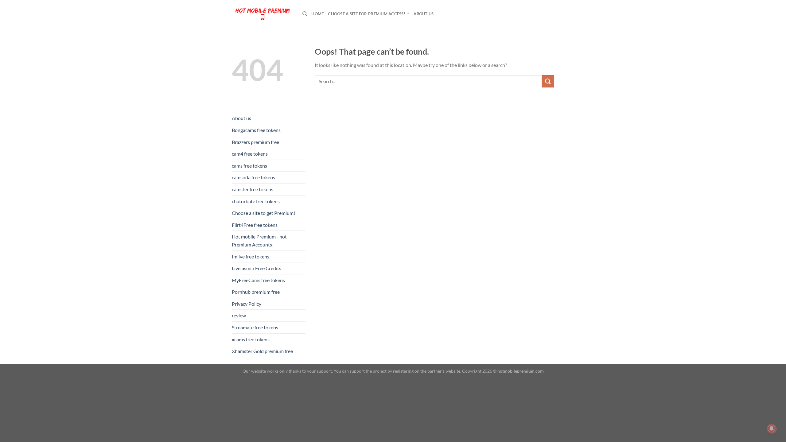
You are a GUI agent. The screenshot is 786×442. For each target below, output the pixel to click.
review (239, 315)
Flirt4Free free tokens (255, 225)
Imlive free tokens (250, 256)
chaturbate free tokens (256, 201)
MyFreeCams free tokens (258, 280)
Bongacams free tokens (256, 130)
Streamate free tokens (255, 327)
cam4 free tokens (250, 154)
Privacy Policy (246, 304)
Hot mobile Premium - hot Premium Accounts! (259, 240)
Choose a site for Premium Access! (366, 13)
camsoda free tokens (253, 177)
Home (317, 13)
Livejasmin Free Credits (256, 268)
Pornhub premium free (256, 292)
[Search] (304, 14)
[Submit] (548, 81)
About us (424, 13)
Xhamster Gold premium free (262, 351)
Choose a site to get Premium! (263, 213)
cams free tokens (249, 166)
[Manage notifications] (771, 428)
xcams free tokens (251, 339)
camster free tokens (252, 189)
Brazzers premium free (255, 142)
